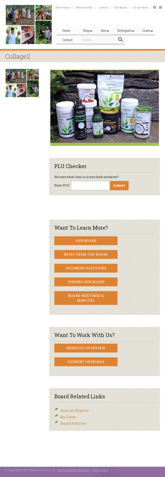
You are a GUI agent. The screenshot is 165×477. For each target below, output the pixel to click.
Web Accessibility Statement (73, 470)
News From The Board (86, 254)
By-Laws (68, 416)
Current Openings (85, 362)
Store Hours (62, 7)
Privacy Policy (100, 470)
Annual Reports (74, 410)
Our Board (120, 7)
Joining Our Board (86, 282)
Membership (84, 7)
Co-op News (140, 7)
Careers (103, 7)
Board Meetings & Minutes (86, 297)
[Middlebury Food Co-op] (28, 24)
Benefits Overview (86, 348)
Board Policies (73, 423)
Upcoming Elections (85, 268)
